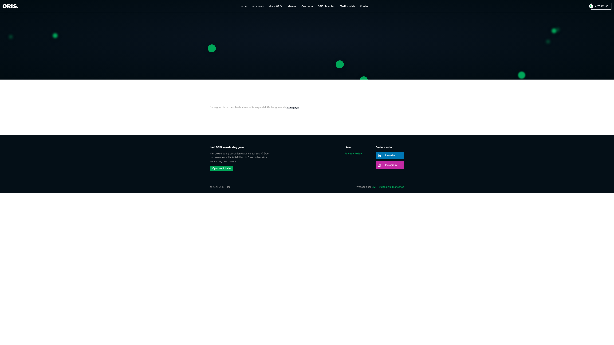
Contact (365, 6)
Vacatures (258, 6)
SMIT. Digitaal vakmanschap (388, 186)
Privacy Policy (353, 153)
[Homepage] (10, 6)
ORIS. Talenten (326, 6)
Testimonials (347, 6)
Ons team (307, 6)
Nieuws (291, 6)
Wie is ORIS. (275, 6)
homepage (293, 107)
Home (243, 6)
